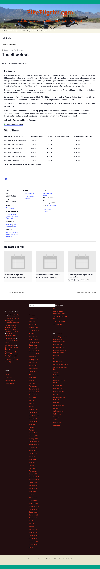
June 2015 (32, 491)
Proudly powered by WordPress (35, 559)
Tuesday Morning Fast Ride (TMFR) (48, 275)
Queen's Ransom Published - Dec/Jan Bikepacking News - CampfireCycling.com (11, 328)
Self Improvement (58, 411)
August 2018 (33, 395)
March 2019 (33, 383)
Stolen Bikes (57, 414)
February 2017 (33, 436)
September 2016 (34, 450)
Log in (7, 374)
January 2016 (33, 474)
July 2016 (32, 456)
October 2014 (33, 512)
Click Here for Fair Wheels (82, 103)
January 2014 (33, 532)
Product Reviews (58, 391)
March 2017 (33, 433)
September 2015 (34, 486)
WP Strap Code (70, 559)
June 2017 (32, 424)
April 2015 (32, 494)
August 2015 (33, 489)
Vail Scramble (57, 324)
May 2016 (32, 462)
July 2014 (32, 521)
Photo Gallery (57, 388)
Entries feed (8, 377)
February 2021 (33, 363)
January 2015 (33, 503)
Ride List (56, 402)
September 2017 (34, 421)
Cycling (55, 372)
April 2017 (32, 430)
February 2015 (33, 500)
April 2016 (32, 465)
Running (55, 408)
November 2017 (34, 415)
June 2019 (32, 377)
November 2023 (34, 342)
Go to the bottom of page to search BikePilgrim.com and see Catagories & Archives (28, 31)
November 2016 (34, 445)
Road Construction (59, 405)
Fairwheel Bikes (29, 193)
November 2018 (34, 392)
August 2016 (33, 453)
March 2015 (33, 497)
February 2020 (33, 368)
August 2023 (33, 348)
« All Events (6, 38)
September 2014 (34, 515)
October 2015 (33, 483)
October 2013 (33, 541)
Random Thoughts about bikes (59, 398)
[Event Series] (24, 277)
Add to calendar (14, 179)
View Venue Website (47, 210)
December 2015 (34, 477)
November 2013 (34, 538)
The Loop (56, 417)
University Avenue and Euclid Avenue (19, 120)
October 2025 (33, 319)
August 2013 (33, 547)
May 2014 (32, 524)
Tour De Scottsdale (59, 321)
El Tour (55, 378)
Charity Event (57, 361)
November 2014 (34, 509)
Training (55, 420)
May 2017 (32, 427)
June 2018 (32, 398)
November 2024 (34, 330)
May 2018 (32, 401)
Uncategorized (57, 423)
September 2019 (34, 371)
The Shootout (10, 208)
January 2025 (33, 327)
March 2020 (33, 365)
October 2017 (33, 418)
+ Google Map (51, 205)
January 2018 (33, 409)
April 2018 (32, 404)
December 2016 (34, 442)
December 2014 (34, 506)
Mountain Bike (57, 386)
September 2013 (34, 544)
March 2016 (33, 468)
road (14, 224)
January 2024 (33, 339)
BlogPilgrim (56, 355)
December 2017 (34, 412)
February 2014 (33, 530)
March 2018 (33, 406)
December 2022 (34, 351)
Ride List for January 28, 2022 (10, 334)
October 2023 (33, 345)
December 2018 (34, 389)
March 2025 (33, 324)
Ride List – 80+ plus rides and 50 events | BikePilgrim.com (11, 354)
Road (11, 218)
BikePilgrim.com (10, 338)
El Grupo (56, 375)
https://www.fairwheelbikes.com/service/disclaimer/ (12, 234)
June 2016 (32, 459)
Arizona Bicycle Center (60, 337)
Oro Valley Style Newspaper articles (59, 312)
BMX (54, 358)
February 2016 (33, 471)
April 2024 (32, 333)
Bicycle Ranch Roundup (16, 292)
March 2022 (33, 357)
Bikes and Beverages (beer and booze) (59, 351)
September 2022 (34, 354)
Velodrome (56, 426)
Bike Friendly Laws (59, 347)
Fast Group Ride (11, 214)
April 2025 (32, 321)
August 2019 (33, 374)
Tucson (14, 226)
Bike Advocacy (57, 345)
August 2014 (33, 518)
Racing (55, 394)
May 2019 (32, 380)
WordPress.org (9, 383)
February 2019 (33, 386)
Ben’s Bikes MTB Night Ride (13, 275)
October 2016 (33, 447)
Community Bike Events (60, 364)
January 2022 (33, 360)
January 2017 (33, 439)
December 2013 (34, 535)
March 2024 (33, 336)
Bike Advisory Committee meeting (59, 341)
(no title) (55, 309)
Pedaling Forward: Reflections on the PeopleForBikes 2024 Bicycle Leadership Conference (12, 319)
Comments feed (10, 380)
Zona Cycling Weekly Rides (86, 292)
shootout (8, 226)
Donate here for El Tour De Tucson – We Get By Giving (12, 360)
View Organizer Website (29, 198)
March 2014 (33, 527)
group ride (9, 224)
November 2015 (34, 480)
